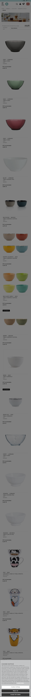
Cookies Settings (15, 687)
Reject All (15, 690)
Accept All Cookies (15, 694)
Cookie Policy (20, 683)
